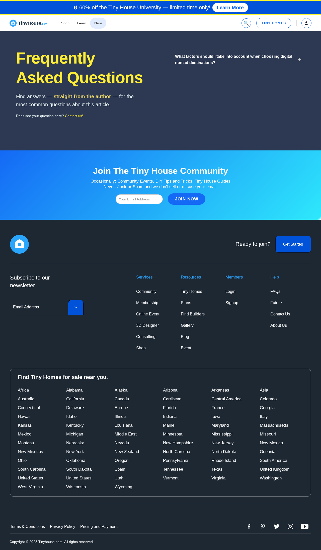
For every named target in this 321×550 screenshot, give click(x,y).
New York (75, 451)
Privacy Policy (62, 526)
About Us (278, 325)
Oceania (267, 451)
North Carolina (176, 451)
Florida (169, 407)
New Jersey (222, 443)
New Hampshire (178, 443)
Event (186, 348)
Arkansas (220, 390)
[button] (240, 59)
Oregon (121, 460)
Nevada (122, 443)
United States (30, 478)
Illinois (121, 416)
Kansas (25, 425)
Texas (216, 469)
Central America (226, 399)
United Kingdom (274, 469)
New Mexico (271, 443)
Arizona (170, 390)
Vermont (171, 478)
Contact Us (280, 314)
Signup (231, 303)
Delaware (75, 407)
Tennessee (173, 469)
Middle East (126, 434)
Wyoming (123, 486)
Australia (26, 399)
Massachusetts (274, 425)
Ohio (22, 460)
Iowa (215, 416)
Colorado (268, 399)
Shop (141, 348)
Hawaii (24, 416)
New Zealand (127, 451)
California (75, 399)
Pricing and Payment (98, 526)
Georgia (267, 407)
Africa (23, 390)
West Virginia (30, 486)
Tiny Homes (191, 291)
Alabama (74, 390)
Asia (264, 390)
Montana (26, 443)
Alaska (121, 390)
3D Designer (147, 325)
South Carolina (31, 469)
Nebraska (75, 443)
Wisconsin (76, 486)
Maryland (220, 425)
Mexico (24, 434)
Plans (186, 303)
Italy (264, 416)
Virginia (218, 478)
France (217, 407)
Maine (168, 425)
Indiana (170, 416)
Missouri (268, 434)
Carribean (172, 399)
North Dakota (223, 451)
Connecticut (29, 407)
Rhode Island (223, 460)
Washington (271, 478)
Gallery (187, 325)
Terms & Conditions (27, 526)
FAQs (275, 291)
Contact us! (74, 116)
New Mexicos (30, 451)
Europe (121, 407)
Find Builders (193, 314)
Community (146, 291)
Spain (120, 469)
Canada (122, 399)
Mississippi (221, 434)
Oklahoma (75, 460)
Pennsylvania (175, 460)
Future (276, 303)
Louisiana (123, 425)
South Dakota (79, 469)
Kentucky (75, 425)
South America (273, 460)
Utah (119, 478)
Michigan (74, 434)
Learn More (230, 7)
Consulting (145, 337)
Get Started (293, 244)
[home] (28, 23)
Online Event (147, 314)
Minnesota (172, 434)
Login (230, 291)
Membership (147, 303)
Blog (185, 337)
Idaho (71, 416)
